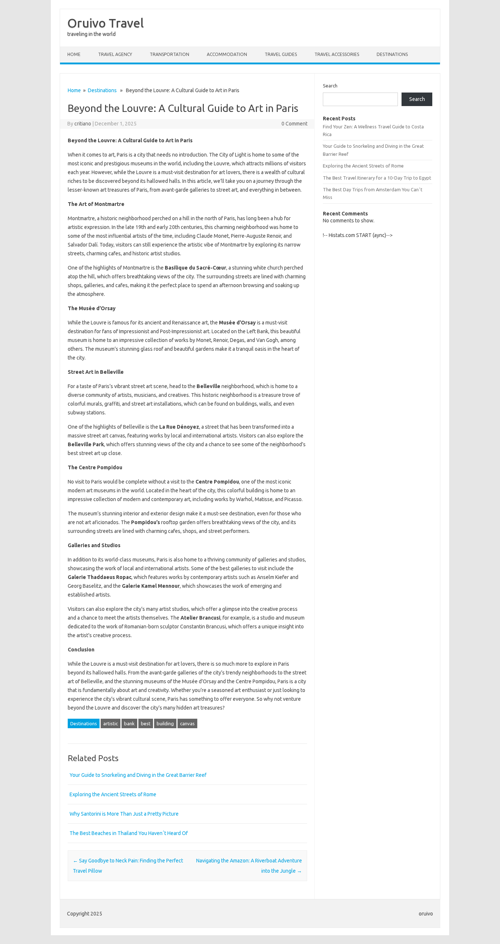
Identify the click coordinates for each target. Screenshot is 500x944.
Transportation (169, 54)
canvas (187, 723)
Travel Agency (115, 54)
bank (129, 723)
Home (74, 54)
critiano (82, 124)
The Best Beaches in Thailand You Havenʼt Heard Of (129, 833)
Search (330, 85)
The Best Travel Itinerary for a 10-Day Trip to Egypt (377, 177)
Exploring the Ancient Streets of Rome (113, 794)
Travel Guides (281, 54)
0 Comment (294, 124)
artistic (110, 723)
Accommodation (227, 54)
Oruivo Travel (105, 23)
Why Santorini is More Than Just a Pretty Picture (124, 814)
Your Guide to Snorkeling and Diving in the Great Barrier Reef (138, 775)
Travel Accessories (336, 54)
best (145, 723)
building (165, 723)
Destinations (392, 54)
